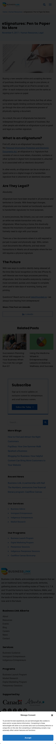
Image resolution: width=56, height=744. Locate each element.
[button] (52, 715)
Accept (28, 738)
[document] (28, 372)
